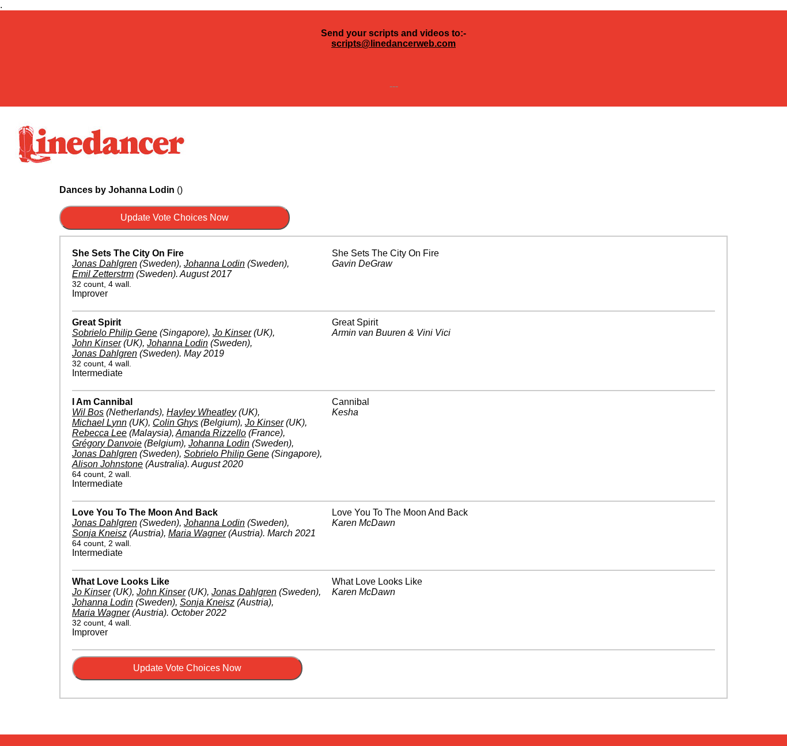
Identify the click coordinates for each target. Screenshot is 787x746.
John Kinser (96, 343)
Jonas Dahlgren (104, 263)
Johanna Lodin (214, 263)
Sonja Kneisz (99, 533)
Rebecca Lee (99, 433)
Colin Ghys (175, 422)
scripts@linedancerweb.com (393, 43)
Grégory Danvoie (107, 443)
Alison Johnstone (107, 464)
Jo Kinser (232, 333)
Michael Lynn (99, 422)
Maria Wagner (197, 533)
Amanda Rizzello (211, 433)
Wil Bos (88, 412)
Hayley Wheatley (201, 412)
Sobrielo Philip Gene (114, 333)
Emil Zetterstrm (103, 274)
